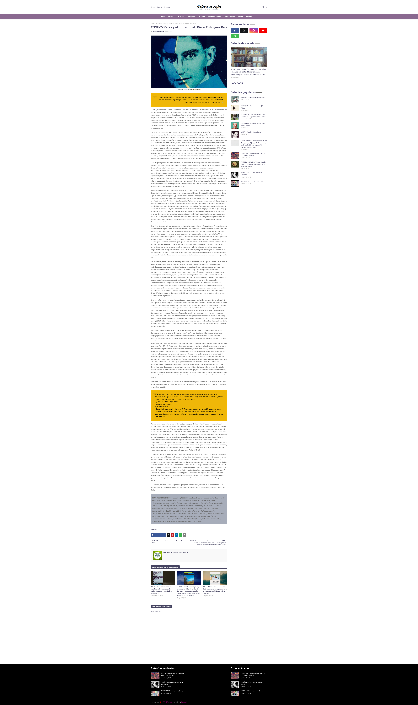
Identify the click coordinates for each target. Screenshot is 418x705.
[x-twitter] (263, 7)
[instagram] (266, 7)
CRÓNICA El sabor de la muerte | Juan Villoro (253, 107)
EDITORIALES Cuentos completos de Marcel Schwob (253, 124)
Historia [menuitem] (181, 17)
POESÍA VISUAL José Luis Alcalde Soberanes (252, 174)
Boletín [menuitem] (240, 17)
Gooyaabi (184, 702)
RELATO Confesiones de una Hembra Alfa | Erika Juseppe (253, 154)
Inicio (152, 23)
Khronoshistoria (196, 89)
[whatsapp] (235, 36)
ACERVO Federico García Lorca (251, 132)
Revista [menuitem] (171, 17)
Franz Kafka (158, 23)
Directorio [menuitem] (191, 17)
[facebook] (260, 7)
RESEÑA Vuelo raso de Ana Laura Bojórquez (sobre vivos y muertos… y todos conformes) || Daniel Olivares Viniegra (215, 590)
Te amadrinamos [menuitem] (214, 17)
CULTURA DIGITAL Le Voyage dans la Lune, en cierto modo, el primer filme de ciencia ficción (253, 164)
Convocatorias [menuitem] (229, 17)
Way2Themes (167, 702)
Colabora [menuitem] (201, 17)
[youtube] (263, 30)
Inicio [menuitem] (162, 17)
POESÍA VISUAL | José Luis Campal (252, 181)
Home (153, 7)
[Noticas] (249, 57)
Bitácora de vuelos (159, 31)
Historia (159, 7)
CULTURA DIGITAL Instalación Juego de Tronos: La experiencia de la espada (253, 116)
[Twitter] (168, 535)
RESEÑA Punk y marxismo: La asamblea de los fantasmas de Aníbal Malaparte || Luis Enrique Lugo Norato (161, 590)
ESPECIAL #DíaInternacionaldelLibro (253, 97)
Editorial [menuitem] (249, 17)
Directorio (167, 7)
